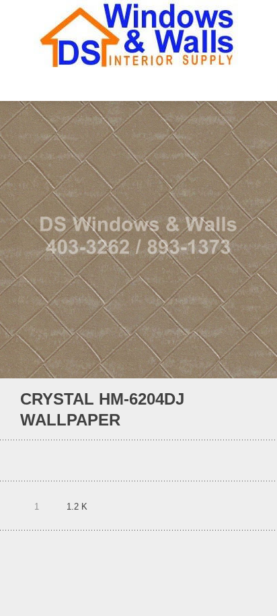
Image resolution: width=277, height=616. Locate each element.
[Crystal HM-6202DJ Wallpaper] (233, 409)
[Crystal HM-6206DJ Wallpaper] (251, 409)
